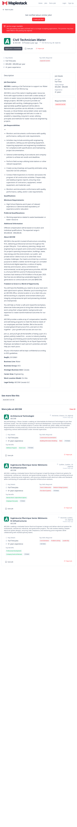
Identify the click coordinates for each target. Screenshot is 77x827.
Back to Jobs (9, 10)
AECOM (18, 43)
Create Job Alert (38, 19)
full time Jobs (11, 61)
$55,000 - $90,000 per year (15, 64)
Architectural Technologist (22, 416)
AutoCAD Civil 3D (8, 400)
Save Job (30, 49)
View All (72, 409)
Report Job (41, 48)
